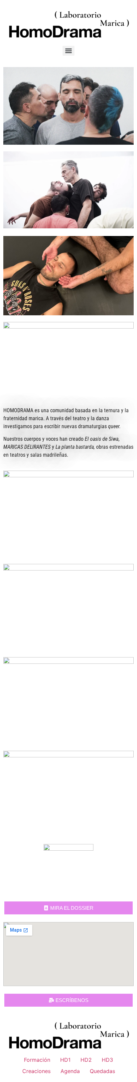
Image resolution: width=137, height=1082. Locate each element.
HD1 (65, 1059)
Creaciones (36, 1071)
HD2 (86, 1059)
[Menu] (68, 51)
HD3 (107, 1059)
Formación (37, 1059)
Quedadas (102, 1071)
